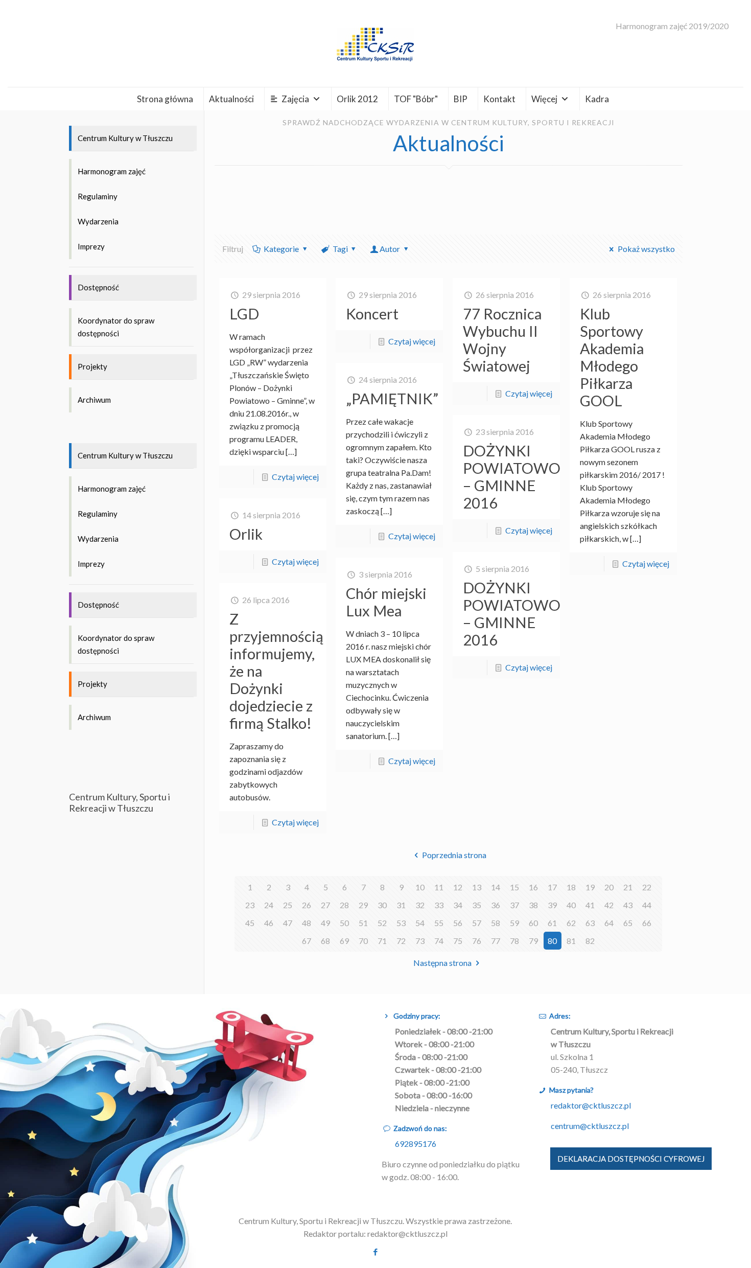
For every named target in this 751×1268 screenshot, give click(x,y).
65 (627, 923)
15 (514, 887)
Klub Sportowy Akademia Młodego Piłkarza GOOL (612, 357)
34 (457, 905)
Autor (390, 248)
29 (363, 905)
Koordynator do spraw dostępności (116, 327)
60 (533, 923)
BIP (460, 99)
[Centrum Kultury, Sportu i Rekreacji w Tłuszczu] (375, 43)
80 (552, 941)
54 (420, 923)
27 (325, 905)
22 (646, 887)
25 (287, 905)
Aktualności (231, 99)
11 (438, 887)
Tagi (340, 248)
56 (457, 923)
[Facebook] (375, 1251)
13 (476, 887)
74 (438, 941)
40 (571, 905)
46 (268, 923)
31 (401, 905)
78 (514, 941)
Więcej (544, 99)
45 (249, 923)
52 (382, 923)
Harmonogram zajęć (112, 171)
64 (609, 923)
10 (420, 887)
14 (495, 887)
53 (401, 923)
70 (363, 941)
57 (476, 923)
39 (552, 905)
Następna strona (442, 962)
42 (609, 905)
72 (401, 941)
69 (344, 941)
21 (627, 887)
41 (590, 905)
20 (609, 887)
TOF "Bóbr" (416, 99)
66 (646, 923)
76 (476, 941)
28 (344, 905)
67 (306, 941)
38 (533, 905)
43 (627, 905)
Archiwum (94, 399)
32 (420, 905)
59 (514, 923)
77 (495, 941)
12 (457, 887)
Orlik (246, 534)
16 (533, 887)
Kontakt (499, 99)
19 (590, 887)
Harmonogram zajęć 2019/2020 (672, 26)
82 (590, 941)
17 (552, 887)
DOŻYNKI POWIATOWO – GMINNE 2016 (511, 477)
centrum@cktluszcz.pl (590, 1126)
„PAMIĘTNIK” (392, 398)
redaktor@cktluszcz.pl (591, 1105)
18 (571, 887)
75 (457, 941)
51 (363, 923)
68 (325, 941)
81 (571, 941)
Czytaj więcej (295, 476)
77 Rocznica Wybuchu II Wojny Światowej (502, 340)
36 (495, 905)
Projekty (92, 366)
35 (476, 905)
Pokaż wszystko (646, 248)
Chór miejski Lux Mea (386, 601)
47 (287, 923)
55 (438, 923)
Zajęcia (295, 99)
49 (325, 923)
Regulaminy (98, 196)
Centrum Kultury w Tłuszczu (125, 138)
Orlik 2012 (357, 99)
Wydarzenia (98, 221)
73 (420, 941)
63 (590, 923)
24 (268, 905)
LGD (244, 313)
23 (249, 905)
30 (382, 905)
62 (571, 923)
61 (552, 923)
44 (646, 905)
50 (344, 923)
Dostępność (98, 287)
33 (438, 905)
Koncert (372, 313)
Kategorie (281, 248)
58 (495, 923)
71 (382, 941)
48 (306, 923)
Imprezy (91, 246)
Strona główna (165, 99)
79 (533, 941)
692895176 (415, 1143)
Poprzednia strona (454, 855)
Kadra (597, 99)
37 (514, 905)
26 (306, 905)
